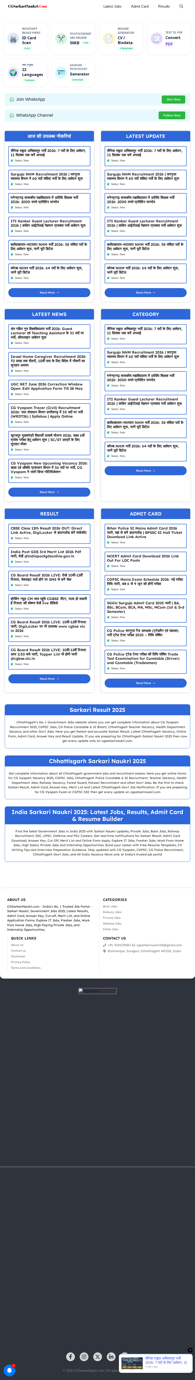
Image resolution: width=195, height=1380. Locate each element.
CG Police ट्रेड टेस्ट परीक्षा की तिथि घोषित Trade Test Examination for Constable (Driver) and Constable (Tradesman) (143, 658)
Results (164, 6)
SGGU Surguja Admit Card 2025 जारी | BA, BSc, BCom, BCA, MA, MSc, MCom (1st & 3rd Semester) (145, 607)
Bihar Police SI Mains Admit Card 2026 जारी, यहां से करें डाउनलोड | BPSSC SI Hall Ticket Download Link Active (144, 532)
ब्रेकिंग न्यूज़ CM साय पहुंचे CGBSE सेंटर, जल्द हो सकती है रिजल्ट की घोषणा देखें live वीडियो (49, 600)
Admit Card (140, 6)
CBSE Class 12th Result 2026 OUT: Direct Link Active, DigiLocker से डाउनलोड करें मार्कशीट (49, 530)
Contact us (18, 950)
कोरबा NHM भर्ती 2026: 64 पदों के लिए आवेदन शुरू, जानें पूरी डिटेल (47, 270)
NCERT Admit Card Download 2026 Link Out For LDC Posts (143, 558)
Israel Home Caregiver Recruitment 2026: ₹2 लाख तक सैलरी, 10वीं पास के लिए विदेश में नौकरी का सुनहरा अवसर (48, 360)
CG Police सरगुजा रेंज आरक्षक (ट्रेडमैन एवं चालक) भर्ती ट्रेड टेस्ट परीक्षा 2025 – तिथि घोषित (143, 632)
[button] (181, 6)
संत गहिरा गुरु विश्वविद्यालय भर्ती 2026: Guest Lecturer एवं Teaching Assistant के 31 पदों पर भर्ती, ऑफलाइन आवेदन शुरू (47, 333)
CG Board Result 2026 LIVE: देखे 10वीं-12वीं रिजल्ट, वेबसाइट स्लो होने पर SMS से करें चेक (47, 577)
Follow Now (171, 115)
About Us (17, 945)
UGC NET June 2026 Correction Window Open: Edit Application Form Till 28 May (47, 386)
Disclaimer (18, 956)
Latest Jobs (112, 6)
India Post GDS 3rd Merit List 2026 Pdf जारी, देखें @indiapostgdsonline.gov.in (46, 554)
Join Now (173, 99)
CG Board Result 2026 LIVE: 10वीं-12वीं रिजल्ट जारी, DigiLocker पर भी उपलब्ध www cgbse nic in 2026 (48, 626)
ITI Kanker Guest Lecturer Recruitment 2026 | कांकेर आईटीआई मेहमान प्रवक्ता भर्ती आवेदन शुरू (48, 223)
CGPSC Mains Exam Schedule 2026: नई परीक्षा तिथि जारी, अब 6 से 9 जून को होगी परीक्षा (145, 581)
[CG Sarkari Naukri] (27, 6)
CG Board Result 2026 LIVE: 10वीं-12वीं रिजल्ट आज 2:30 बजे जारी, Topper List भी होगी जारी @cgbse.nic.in (48, 654)
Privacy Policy (20, 962)
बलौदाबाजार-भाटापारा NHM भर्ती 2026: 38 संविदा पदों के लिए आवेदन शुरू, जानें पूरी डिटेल (49, 246)
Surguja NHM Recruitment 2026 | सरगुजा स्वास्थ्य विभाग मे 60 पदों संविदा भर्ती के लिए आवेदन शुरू (47, 176)
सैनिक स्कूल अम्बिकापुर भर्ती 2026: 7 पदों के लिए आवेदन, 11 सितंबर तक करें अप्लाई (48, 152)
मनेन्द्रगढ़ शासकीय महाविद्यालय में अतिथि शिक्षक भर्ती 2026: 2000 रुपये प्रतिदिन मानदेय (44, 199)
